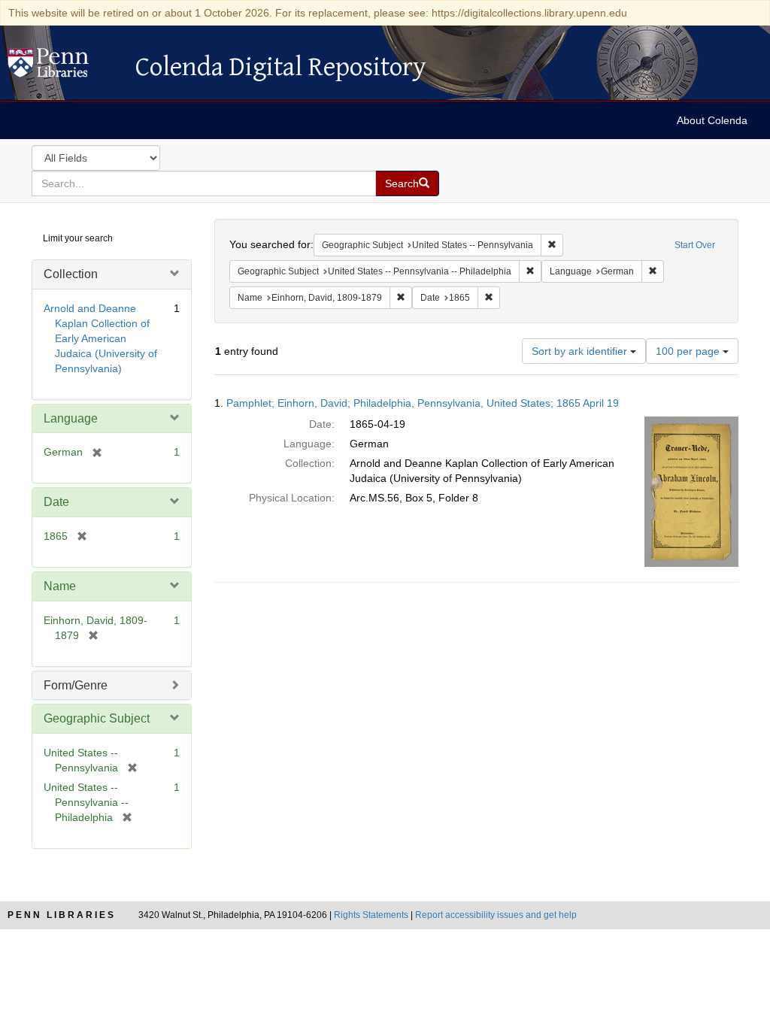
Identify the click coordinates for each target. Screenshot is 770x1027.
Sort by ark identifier (581, 351)
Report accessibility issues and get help (496, 915)
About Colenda (712, 120)
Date (56, 501)
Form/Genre (76, 685)
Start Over (695, 245)
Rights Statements (371, 915)
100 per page (689, 351)
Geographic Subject (97, 718)
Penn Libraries (62, 915)
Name (60, 586)
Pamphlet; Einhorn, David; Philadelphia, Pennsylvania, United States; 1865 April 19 (422, 403)
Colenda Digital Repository (64, 67)
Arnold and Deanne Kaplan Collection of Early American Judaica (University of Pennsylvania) (100, 338)
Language (71, 418)
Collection (71, 274)
